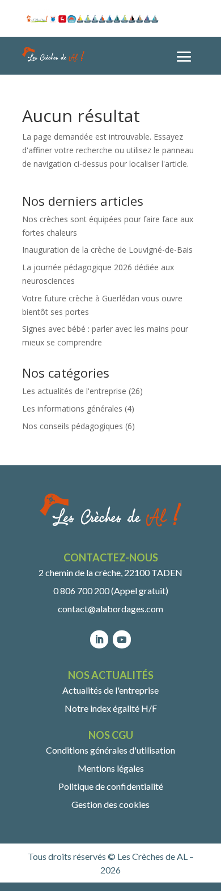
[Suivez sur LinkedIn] (99, 639)
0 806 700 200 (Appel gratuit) (110, 590)
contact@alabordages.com (110, 608)
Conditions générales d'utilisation (110, 750)
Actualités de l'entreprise (110, 690)
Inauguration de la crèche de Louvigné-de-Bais (107, 249)
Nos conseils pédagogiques (72, 426)
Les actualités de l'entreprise (74, 391)
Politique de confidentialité (110, 786)
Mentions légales (111, 768)
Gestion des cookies (110, 804)
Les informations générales (72, 408)
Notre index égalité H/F (111, 708)
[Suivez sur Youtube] (122, 639)
